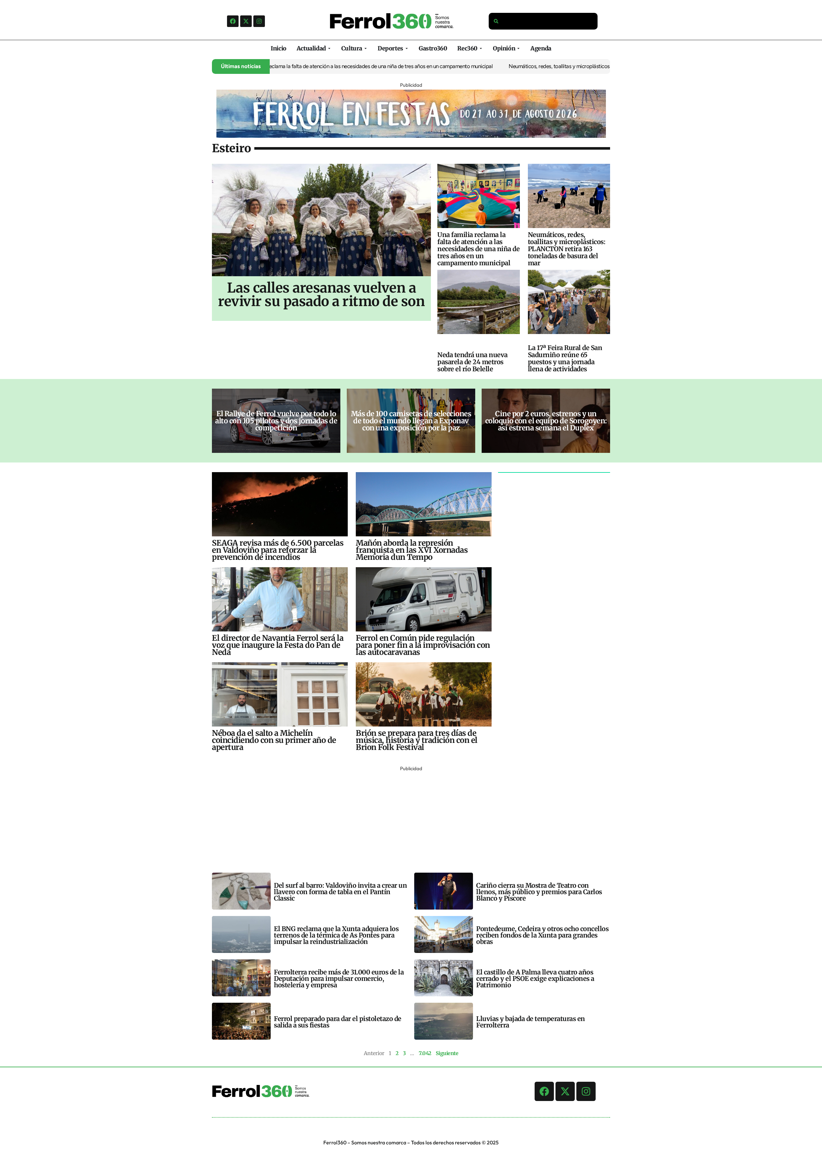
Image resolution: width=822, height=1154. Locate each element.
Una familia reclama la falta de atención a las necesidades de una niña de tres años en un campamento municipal (325, 66)
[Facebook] (233, 21)
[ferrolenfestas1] (411, 136)
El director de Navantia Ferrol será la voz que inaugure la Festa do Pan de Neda (277, 645)
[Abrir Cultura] (365, 48)
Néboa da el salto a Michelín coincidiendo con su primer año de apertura (274, 740)
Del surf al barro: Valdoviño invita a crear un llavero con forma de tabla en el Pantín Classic (340, 891)
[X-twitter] (246, 21)
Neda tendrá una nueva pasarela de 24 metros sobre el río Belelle (472, 362)
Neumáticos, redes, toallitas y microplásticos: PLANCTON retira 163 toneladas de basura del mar (576, 66)
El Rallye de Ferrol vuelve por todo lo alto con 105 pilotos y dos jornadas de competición (276, 420)
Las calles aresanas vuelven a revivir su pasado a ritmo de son (321, 294)
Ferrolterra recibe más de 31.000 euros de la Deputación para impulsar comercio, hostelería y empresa (339, 978)
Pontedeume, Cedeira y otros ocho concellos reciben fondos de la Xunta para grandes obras (542, 935)
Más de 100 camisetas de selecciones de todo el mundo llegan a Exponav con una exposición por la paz (411, 420)
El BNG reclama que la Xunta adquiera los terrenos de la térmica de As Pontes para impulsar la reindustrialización (336, 935)
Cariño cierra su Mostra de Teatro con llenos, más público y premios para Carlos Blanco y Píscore (539, 891)
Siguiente (447, 1053)
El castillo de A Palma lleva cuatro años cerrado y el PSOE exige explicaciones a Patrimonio (535, 978)
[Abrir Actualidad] (329, 48)
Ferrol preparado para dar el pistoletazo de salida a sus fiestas (337, 1022)
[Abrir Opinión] (518, 48)
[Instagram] (259, 21)
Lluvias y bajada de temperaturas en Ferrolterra (530, 1022)
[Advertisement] (404, 818)
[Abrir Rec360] (481, 48)
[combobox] (543, 21)
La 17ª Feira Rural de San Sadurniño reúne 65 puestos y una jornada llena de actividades (565, 358)
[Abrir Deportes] (406, 48)
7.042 (425, 1053)
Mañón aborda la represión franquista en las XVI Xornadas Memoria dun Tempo (412, 550)
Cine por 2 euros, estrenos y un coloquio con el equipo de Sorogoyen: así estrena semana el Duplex (546, 420)
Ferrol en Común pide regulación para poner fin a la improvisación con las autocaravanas (423, 645)
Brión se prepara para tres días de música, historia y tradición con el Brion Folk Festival (416, 740)
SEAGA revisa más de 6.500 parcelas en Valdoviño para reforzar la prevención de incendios (277, 550)
